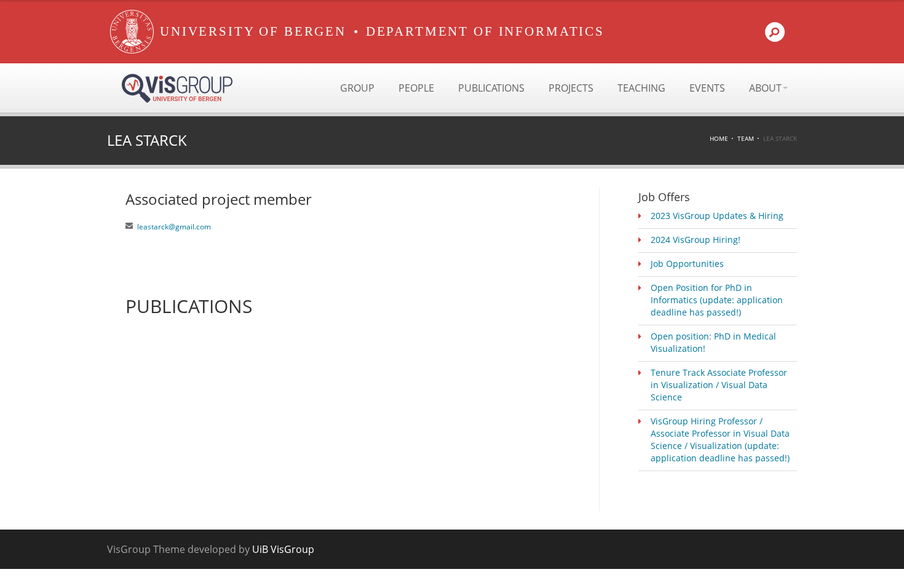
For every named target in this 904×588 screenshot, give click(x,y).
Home (719, 138)
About (765, 88)
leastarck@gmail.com (174, 226)
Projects (571, 88)
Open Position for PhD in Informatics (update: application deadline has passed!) (717, 300)
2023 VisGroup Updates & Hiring (717, 215)
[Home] (132, 32)
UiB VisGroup (283, 549)
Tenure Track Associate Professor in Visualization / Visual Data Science (719, 385)
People (416, 88)
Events (707, 88)
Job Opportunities (687, 263)
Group (357, 88)
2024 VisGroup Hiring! (695, 239)
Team (745, 138)
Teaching (641, 88)
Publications (491, 88)
